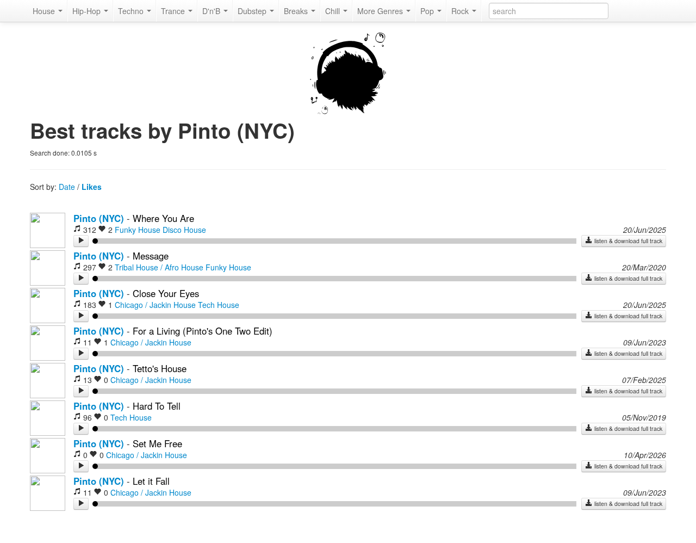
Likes (92, 186)
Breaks (297, 10)
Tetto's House (160, 368)
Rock (461, 10)
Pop (428, 10)
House (45, 10)
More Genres (381, 10)
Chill (333, 10)
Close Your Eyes (166, 293)
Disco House (184, 229)
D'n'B (212, 10)
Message (151, 255)
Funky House (137, 229)
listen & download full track (627, 241)
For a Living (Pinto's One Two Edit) (202, 330)
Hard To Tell (157, 405)
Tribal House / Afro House (159, 267)
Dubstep (253, 10)
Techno (132, 10)
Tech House (218, 304)
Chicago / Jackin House (155, 304)
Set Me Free (157, 443)
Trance (174, 10)
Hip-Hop (87, 10)
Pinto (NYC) (98, 218)
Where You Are (163, 218)
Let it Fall (151, 481)
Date (67, 186)
